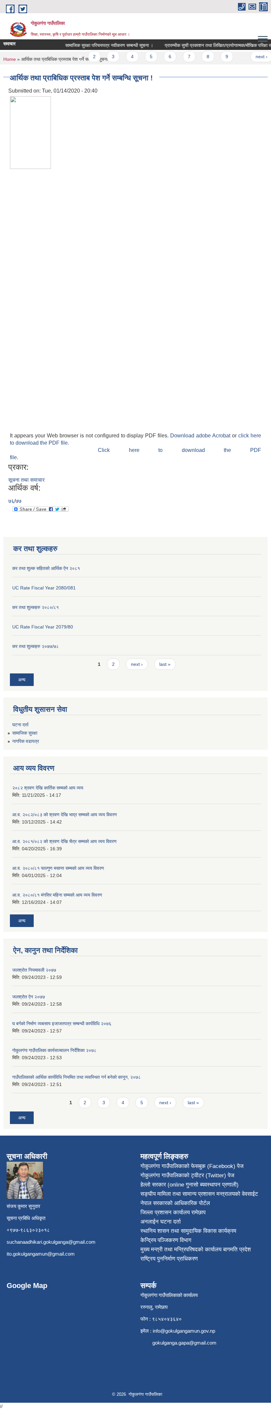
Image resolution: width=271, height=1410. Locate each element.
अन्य (21, 679)
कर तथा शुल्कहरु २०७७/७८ (35, 646)
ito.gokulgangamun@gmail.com (41, 1254)
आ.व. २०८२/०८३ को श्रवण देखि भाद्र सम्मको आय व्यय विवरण (64, 814)
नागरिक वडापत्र (25, 741)
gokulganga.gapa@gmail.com (184, 1343)
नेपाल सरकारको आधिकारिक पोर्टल (175, 1203)
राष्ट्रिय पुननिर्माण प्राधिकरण (169, 1259)
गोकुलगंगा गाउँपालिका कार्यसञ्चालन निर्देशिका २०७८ (54, 1050)
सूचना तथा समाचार (26, 480)
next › (255, 56)
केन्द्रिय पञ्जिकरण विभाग (165, 1240)
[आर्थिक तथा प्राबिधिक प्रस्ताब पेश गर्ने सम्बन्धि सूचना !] (30, 132)
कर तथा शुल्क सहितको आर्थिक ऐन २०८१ (46, 568)
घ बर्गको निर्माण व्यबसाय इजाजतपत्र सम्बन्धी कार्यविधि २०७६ (61, 1023)
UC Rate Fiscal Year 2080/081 (44, 587)
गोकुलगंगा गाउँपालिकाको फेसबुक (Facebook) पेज (192, 1166)
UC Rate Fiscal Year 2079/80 (42, 626)
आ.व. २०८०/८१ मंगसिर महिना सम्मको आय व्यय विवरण (57, 895)
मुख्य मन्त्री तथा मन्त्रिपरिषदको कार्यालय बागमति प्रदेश (195, 1249)
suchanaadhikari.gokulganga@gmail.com (51, 1242)
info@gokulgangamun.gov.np (184, 1331)
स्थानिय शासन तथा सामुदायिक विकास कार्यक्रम (188, 1231)
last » (165, 664)
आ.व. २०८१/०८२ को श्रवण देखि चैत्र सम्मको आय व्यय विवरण (64, 841)
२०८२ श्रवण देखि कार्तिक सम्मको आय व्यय (47, 787)
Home (9, 59)
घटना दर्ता (20, 724)
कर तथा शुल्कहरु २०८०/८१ (35, 607)
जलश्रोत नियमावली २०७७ (34, 970)
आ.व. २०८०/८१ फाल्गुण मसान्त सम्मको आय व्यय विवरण (58, 868)
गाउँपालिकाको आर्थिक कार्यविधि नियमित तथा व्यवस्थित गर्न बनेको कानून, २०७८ (76, 1077)
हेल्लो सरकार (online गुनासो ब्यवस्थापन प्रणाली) (189, 1185)
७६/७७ (14, 501)
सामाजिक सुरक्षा (24, 733)
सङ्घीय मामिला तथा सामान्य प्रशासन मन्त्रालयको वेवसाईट (199, 1194)
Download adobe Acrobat (201, 435)
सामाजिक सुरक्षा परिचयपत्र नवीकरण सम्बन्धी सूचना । (103, 45)
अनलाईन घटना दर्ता (160, 1222)
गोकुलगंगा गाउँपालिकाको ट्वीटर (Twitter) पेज (187, 1175)
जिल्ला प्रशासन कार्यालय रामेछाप (173, 1212)
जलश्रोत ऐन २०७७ (28, 996)
